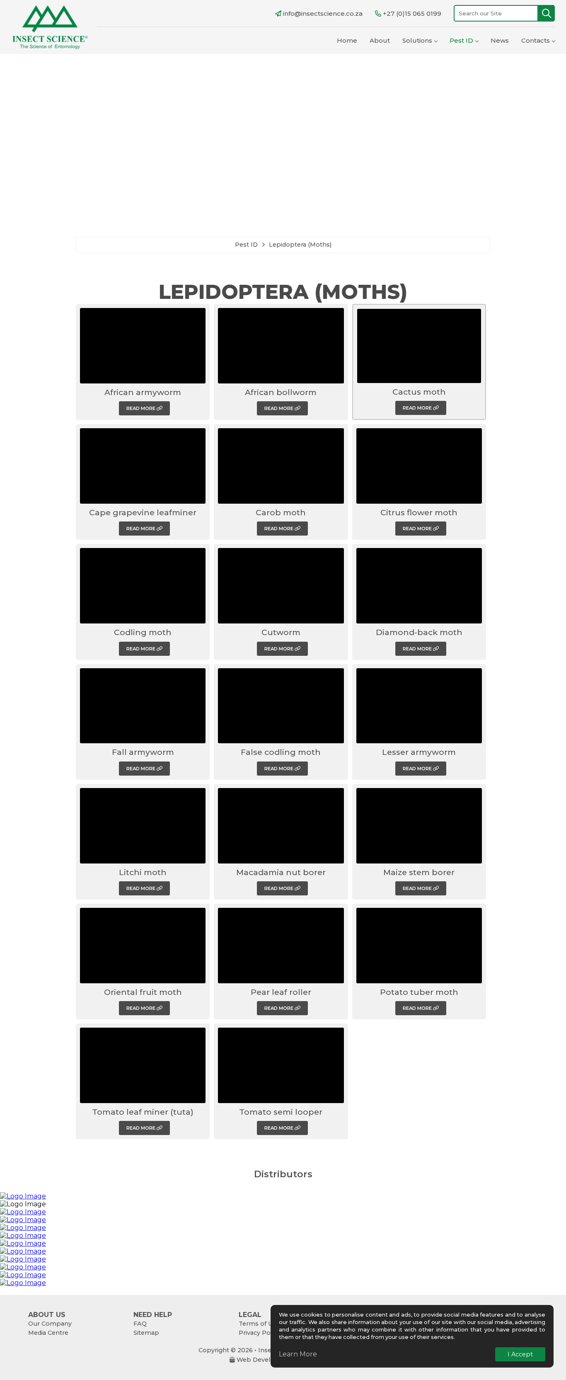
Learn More (298, 1354)
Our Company (50, 1323)
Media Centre (48, 1332)
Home (347, 40)
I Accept (520, 1354)
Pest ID (461, 40)
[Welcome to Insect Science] (50, 27)
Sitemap (146, 1332)
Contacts (535, 40)
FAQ (140, 1323)
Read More (141, 408)
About (380, 40)
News (500, 40)
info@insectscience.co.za (323, 13)
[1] (546, 13)
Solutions (417, 40)
